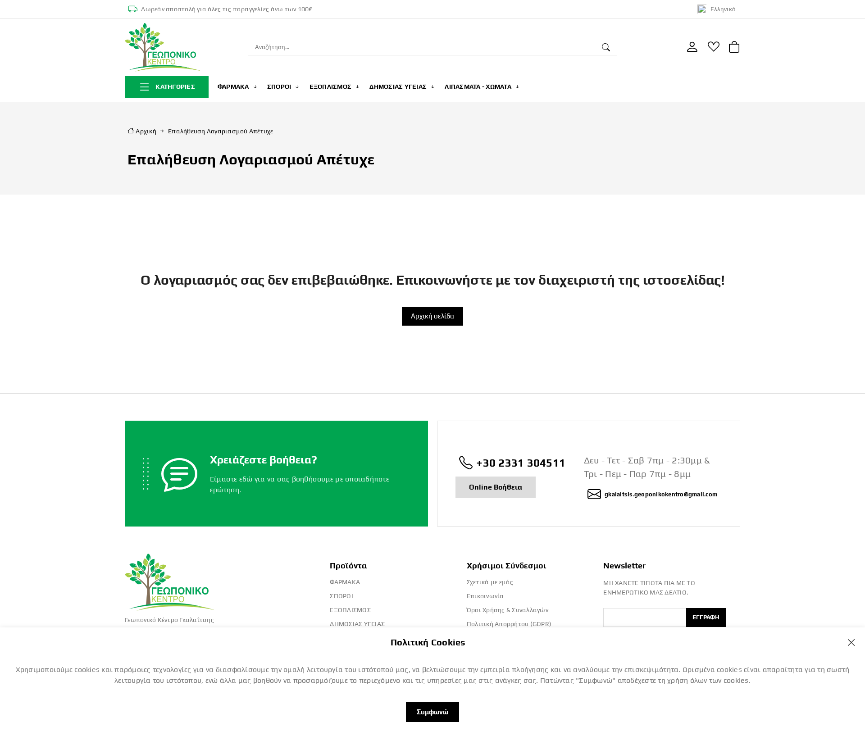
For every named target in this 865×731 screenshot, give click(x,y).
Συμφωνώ (432, 712)
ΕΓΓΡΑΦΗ (705, 617)
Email (611, 601)
